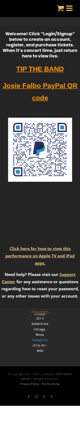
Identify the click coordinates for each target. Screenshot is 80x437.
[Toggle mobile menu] (70, 8)
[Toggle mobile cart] (60, 8)
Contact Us (40, 340)
